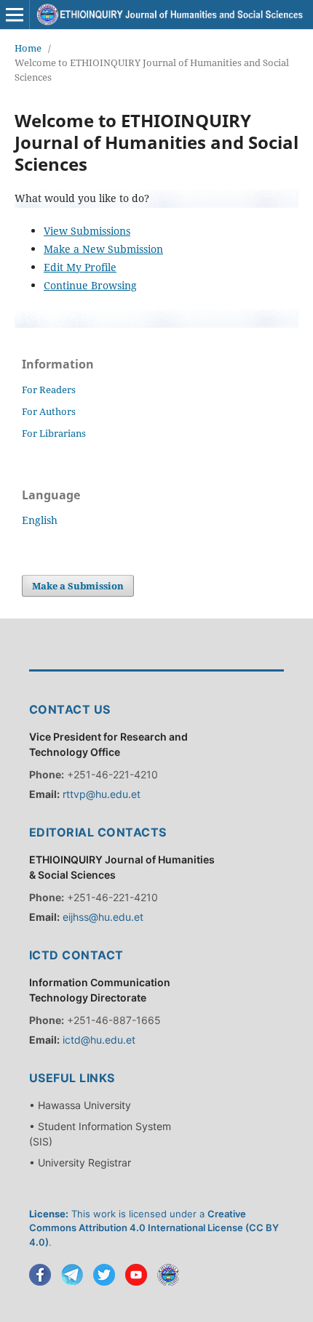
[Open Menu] (14, 14)
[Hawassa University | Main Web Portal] (168, 1275)
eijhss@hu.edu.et (103, 917)
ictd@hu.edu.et (99, 1039)
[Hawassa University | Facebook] (40, 1275)
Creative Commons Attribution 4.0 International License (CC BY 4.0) (154, 1228)
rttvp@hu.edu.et (101, 794)
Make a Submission (78, 585)
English (40, 520)
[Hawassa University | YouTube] (136, 1275)
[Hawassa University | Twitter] (104, 1275)
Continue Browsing (90, 285)
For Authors (49, 411)
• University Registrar (80, 1162)
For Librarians (54, 433)
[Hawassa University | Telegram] (72, 1275)
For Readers (49, 389)
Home (28, 48)
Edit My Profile (80, 267)
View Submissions (87, 231)
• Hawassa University (80, 1105)
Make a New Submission (103, 249)
